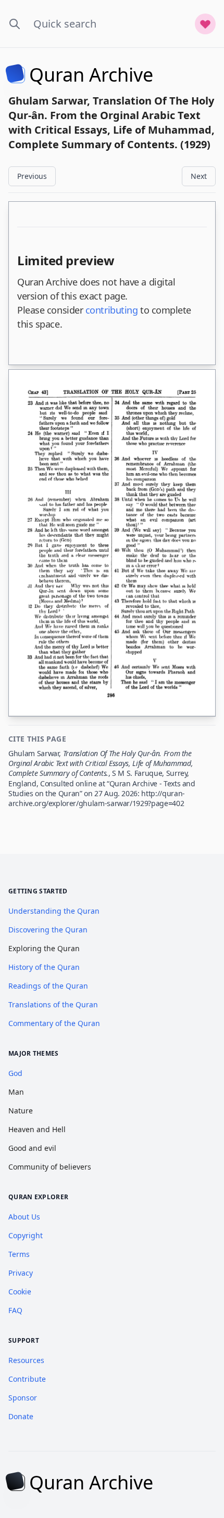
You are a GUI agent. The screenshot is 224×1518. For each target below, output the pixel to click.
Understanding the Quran (53, 911)
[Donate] (205, 24)
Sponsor (22, 1398)
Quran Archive (91, 74)
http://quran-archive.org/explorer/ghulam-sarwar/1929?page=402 (96, 798)
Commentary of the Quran (54, 1023)
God (15, 1073)
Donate (20, 1416)
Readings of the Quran (48, 986)
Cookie (19, 1291)
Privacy (20, 1273)
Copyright (25, 1235)
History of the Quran (44, 967)
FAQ (15, 1310)
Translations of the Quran (53, 1004)
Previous (32, 176)
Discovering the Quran (48, 930)
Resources (26, 1360)
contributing (111, 310)
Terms (19, 1254)
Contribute (27, 1379)
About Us (24, 1217)
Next (199, 176)
